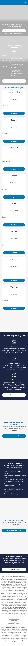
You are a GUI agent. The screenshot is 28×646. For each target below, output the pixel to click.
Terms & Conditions (14, 619)
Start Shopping (14, 395)
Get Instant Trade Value (14, 530)
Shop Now (14, 113)
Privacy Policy (14, 620)
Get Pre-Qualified (14, 622)
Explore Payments (14, 436)
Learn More (14, 81)
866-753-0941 (15, 613)
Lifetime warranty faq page (12, 611)
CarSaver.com (7, 605)
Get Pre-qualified (14, 569)
